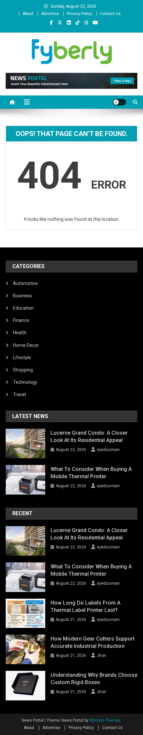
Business (22, 295)
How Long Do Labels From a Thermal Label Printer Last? (85, 606)
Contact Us (110, 13)
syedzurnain (108, 449)
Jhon (101, 655)
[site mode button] (119, 102)
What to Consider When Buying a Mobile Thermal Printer (91, 473)
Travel (19, 394)
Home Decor (26, 345)
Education (23, 308)
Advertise (50, 13)
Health (20, 332)
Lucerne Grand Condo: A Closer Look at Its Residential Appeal (89, 436)
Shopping (23, 369)
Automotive (25, 283)
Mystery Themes (104, 720)
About (28, 13)
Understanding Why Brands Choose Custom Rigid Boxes (94, 678)
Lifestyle (22, 357)
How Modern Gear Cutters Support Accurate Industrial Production (93, 642)
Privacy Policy (79, 13)
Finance (21, 320)
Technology (25, 382)
